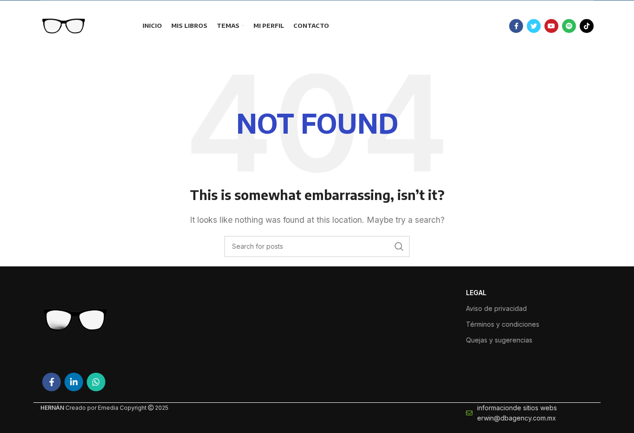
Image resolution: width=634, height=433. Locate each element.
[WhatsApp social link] (96, 382)
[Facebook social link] (516, 26)
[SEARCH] (399, 246)
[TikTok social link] (587, 26)
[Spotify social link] (569, 26)
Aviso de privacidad (496, 308)
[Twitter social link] (534, 26)
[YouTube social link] (551, 26)
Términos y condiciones (502, 324)
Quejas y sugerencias (499, 340)
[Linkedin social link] (74, 382)
